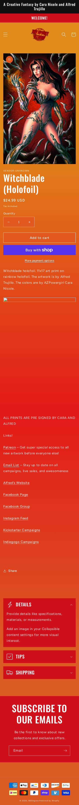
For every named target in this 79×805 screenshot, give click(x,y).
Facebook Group (16, 506)
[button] (5, 34)
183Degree (33, 801)
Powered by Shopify (49, 801)
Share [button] (12, 571)
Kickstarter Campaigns (21, 530)
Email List (11, 465)
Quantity (9, 213)
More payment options (39, 260)
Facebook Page (15, 495)
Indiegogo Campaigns (21, 542)
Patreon (9, 447)
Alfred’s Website (16, 483)
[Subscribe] (65, 751)
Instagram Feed (15, 518)
